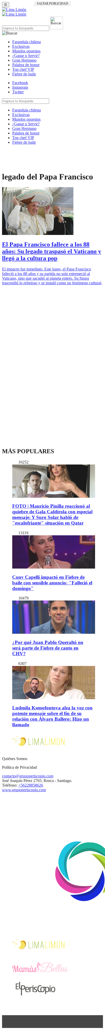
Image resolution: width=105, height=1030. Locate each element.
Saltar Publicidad (52, 3)
